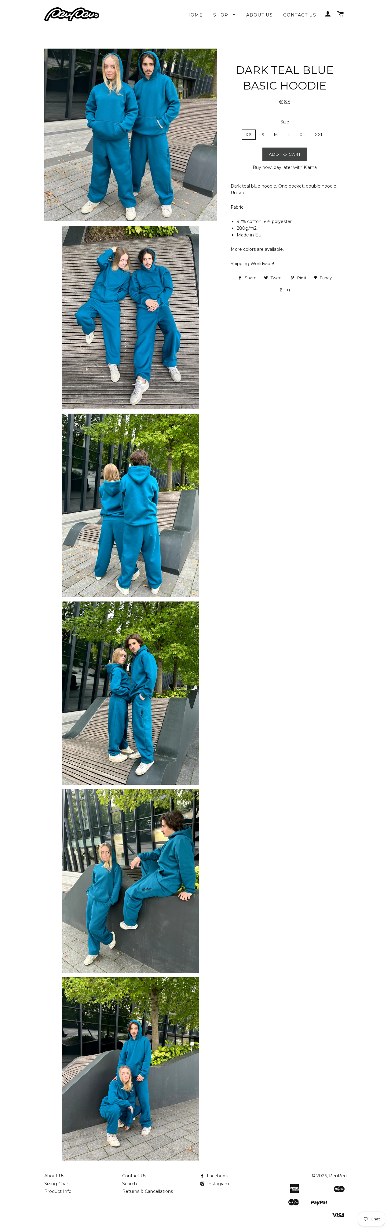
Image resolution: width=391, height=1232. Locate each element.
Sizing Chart (57, 1183)
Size (284, 122)
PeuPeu (338, 1176)
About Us (259, 15)
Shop (221, 15)
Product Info (57, 1191)
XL (302, 134)
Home (194, 15)
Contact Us (299, 15)
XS (249, 134)
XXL (319, 134)
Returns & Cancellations (147, 1191)
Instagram (217, 1183)
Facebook (217, 1176)
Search (129, 1183)
